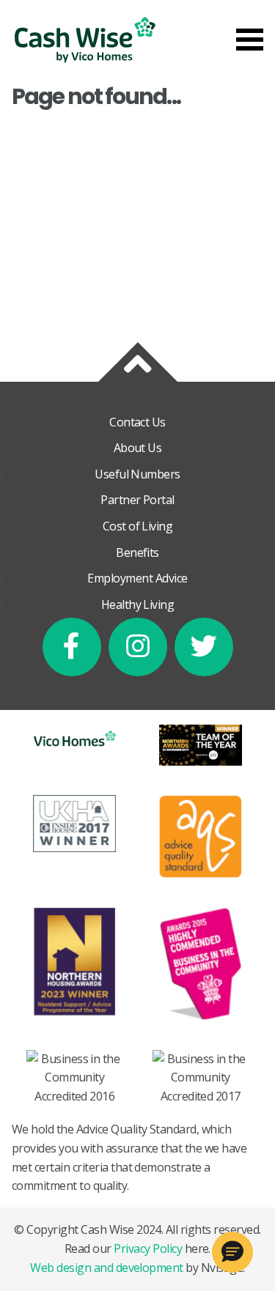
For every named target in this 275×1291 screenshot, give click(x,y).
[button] (232, 1252)
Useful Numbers (137, 474)
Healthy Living (138, 604)
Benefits (137, 552)
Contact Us (137, 422)
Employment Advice (137, 578)
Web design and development (106, 1267)
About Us (138, 448)
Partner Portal (137, 500)
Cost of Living (138, 526)
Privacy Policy (148, 1248)
